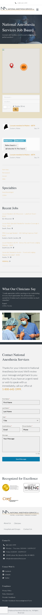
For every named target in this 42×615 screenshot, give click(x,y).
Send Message (21, 459)
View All (5, 261)
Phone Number (27, 426)
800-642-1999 (11, 545)
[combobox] (21, 420)
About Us (7, 523)
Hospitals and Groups (12, 529)
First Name (6, 399)
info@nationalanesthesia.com (16, 558)
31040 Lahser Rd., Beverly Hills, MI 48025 (20, 555)
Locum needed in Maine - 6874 (22, 125)
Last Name (5, 408)
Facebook (8, 571)
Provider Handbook (8, 597)
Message (5, 435)
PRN (3, 179)
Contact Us (27, 529)
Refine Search (10, 145)
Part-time (5, 170)
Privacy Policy (6, 590)
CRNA (4, 195)
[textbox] (18, 420)
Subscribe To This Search (16, 149)
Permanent (6, 173)
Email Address (7, 426)
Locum (4, 176)
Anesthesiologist (8, 192)
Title (4, 417)
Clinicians (17, 523)
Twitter (7, 578)
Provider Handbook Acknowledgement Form (17, 601)
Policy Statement (7, 594)
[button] (12, 65)
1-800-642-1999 (22, 3)
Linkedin (8, 574)
